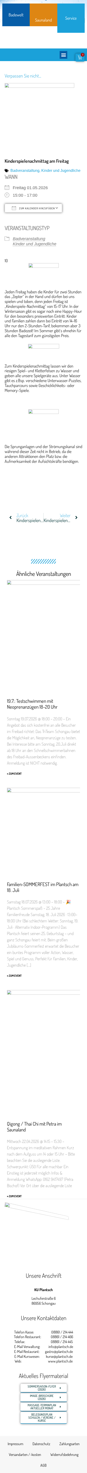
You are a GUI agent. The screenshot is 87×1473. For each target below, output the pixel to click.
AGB (43, 1465)
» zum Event (14, 773)
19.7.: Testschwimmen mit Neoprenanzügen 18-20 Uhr (32, 704)
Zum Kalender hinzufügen (36, 208)
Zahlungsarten (69, 1443)
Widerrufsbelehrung (64, 1454)
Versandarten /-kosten (25, 1454)
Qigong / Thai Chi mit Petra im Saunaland (34, 1126)
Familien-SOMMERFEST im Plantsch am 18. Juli (42, 887)
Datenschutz (41, 1443)
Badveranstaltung (24, 171)
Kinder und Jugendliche (61, 171)
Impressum (15, 1443)
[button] (63, 55)
